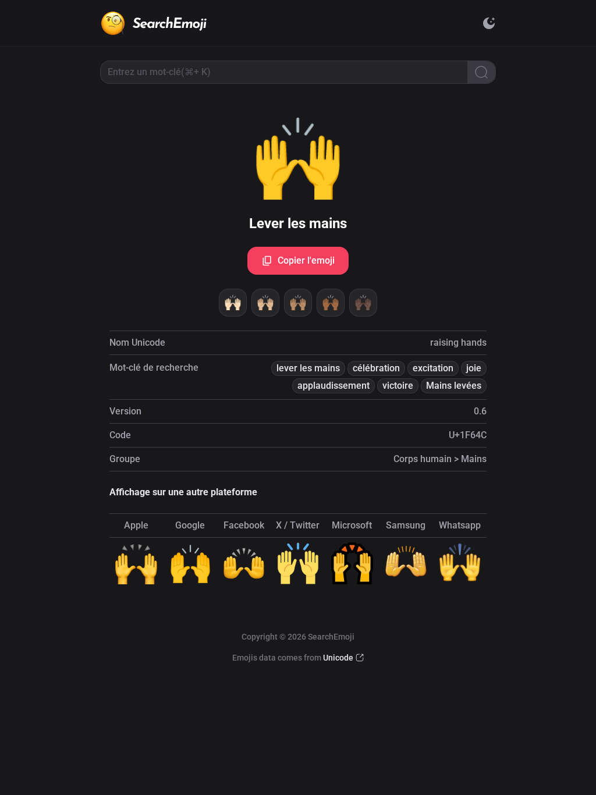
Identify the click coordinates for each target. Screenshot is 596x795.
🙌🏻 (233, 302)
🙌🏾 (330, 302)
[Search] (481, 72)
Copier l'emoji (306, 260)
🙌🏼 (265, 302)
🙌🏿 (363, 302)
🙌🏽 (298, 302)
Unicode (338, 657)
